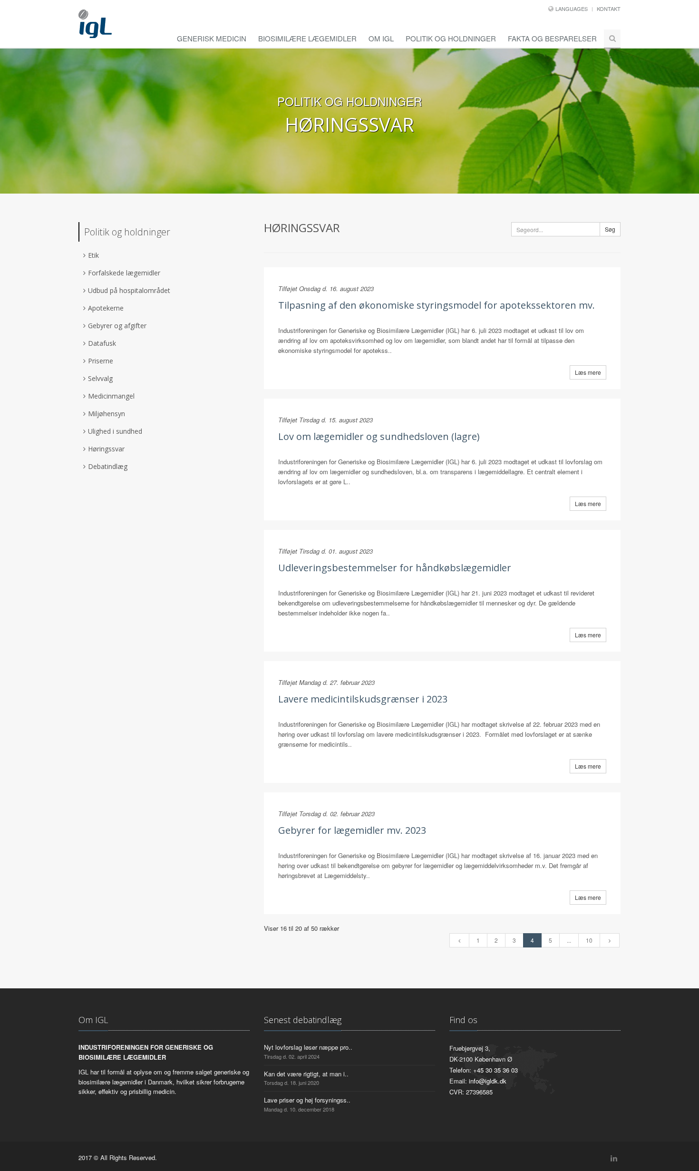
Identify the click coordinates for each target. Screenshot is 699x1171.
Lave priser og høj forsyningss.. (307, 1099)
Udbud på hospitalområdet (129, 290)
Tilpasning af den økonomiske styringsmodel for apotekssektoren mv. (436, 305)
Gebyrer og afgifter (117, 325)
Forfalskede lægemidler (124, 272)
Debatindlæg (107, 466)
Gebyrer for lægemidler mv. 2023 (352, 830)
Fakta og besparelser (552, 38)
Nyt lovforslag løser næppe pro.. (308, 1047)
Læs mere (588, 372)
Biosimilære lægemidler (307, 38)
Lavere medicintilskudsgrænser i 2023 (362, 699)
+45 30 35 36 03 (495, 1069)
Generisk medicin (211, 38)
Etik (93, 255)
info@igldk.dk (487, 1080)
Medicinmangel (111, 395)
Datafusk (102, 343)
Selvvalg (100, 378)
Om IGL (381, 38)
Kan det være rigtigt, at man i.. (306, 1073)
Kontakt (609, 8)
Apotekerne (106, 307)
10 (589, 940)
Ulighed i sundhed (115, 431)
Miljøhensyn (106, 413)
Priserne (100, 360)
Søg (610, 229)
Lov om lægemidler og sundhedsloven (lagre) (379, 436)
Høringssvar (106, 448)
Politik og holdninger (451, 38)
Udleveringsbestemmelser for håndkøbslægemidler (394, 567)
